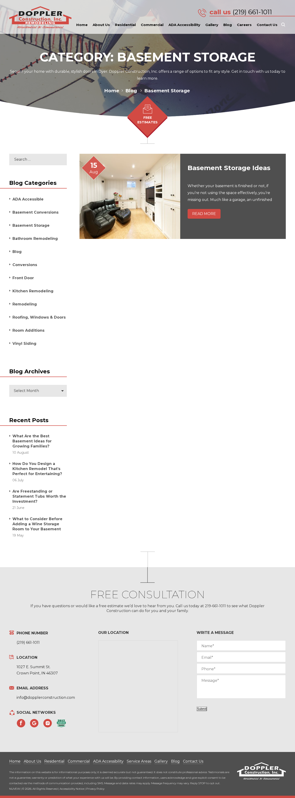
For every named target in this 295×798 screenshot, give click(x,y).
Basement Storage (31, 225)
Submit (201, 709)
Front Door (23, 278)
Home (82, 25)
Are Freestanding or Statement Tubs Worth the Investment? (39, 496)
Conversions (24, 265)
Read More (204, 214)
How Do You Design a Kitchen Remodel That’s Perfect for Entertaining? (37, 468)
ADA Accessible (28, 199)
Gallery (211, 25)
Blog (227, 25)
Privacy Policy (95, 788)
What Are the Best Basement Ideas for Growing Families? (32, 441)
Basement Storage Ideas (230, 168)
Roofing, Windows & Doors (39, 317)
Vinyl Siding (24, 343)
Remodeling (24, 304)
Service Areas (139, 761)
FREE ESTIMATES (147, 120)
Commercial (152, 25)
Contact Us (267, 25)
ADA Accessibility (184, 25)
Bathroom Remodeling (35, 238)
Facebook (21, 723)
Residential (125, 25)
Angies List (61, 723)
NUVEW (14, 788)
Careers (244, 25)
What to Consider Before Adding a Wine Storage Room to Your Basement (37, 524)
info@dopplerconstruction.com (46, 697)
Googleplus (34, 723)
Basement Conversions (35, 212)
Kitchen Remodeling (32, 291)
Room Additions (28, 330)
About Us (101, 25)
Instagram (47, 723)
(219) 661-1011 (252, 12)
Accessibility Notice (72, 788)
